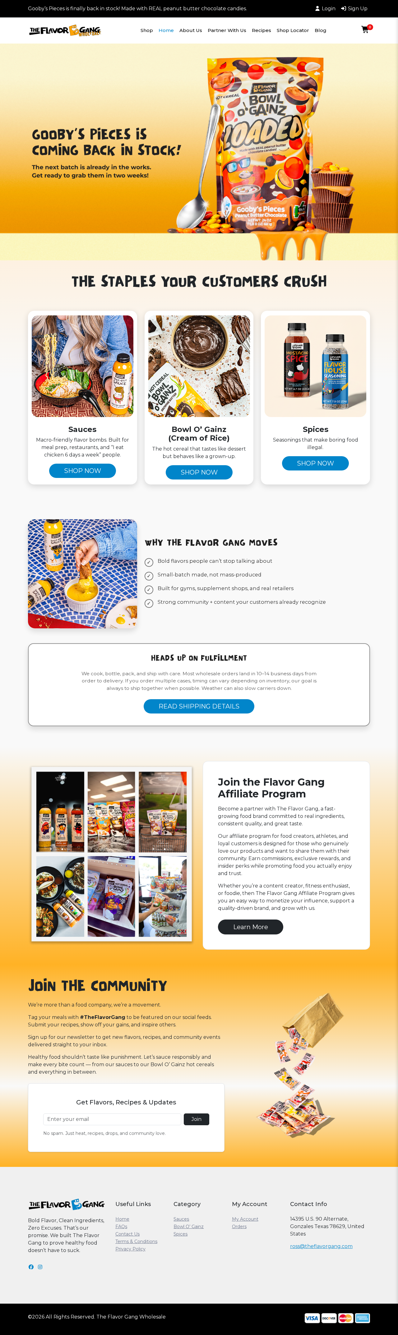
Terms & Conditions (136, 1241)
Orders (239, 1226)
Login (329, 8)
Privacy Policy (130, 1249)
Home (166, 30)
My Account (245, 1219)
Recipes (261, 30)
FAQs (121, 1226)
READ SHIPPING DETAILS (199, 706)
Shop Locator (293, 30)
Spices (180, 1234)
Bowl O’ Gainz (189, 1226)
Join (196, 1119)
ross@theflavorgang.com (321, 1246)
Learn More (250, 927)
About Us (190, 30)
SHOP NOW (82, 471)
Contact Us (127, 1234)
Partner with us (227, 30)
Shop (147, 30)
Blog (320, 30)
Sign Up (358, 8)
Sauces (181, 1219)
